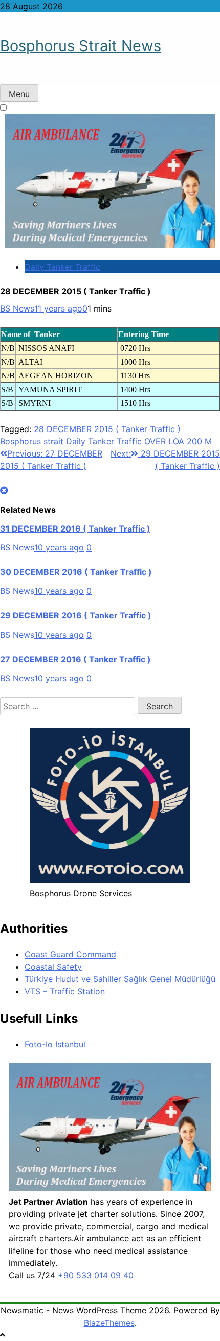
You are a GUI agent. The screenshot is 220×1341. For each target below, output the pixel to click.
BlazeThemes (109, 1323)
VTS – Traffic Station (65, 991)
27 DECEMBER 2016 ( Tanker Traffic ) (75, 659)
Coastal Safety (53, 967)
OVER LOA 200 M (178, 441)
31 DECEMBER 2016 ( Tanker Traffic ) (75, 528)
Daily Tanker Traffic (62, 266)
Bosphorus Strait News (80, 46)
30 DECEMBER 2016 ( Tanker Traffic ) (76, 572)
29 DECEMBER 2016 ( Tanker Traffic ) (75, 615)
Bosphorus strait (31, 441)
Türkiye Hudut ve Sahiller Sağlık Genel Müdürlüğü (120, 979)
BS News (17, 308)
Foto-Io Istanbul (55, 1044)
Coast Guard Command (70, 954)
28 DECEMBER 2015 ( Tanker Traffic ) (107, 429)
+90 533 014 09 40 (96, 1275)
